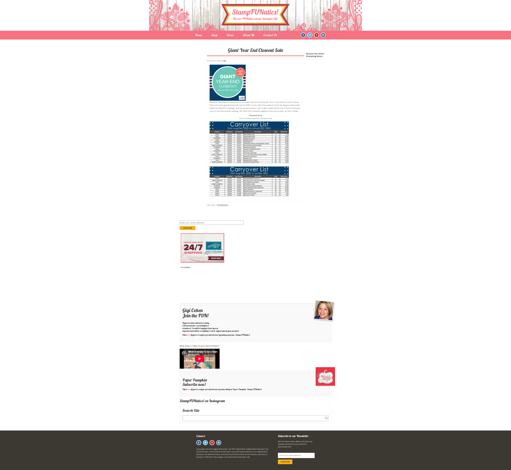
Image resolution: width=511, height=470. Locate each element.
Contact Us (270, 35)
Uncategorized (222, 205)
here (189, 335)
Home (198, 35)
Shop (214, 35)
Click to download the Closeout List (255, 118)
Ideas (230, 35)
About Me (249, 35)
